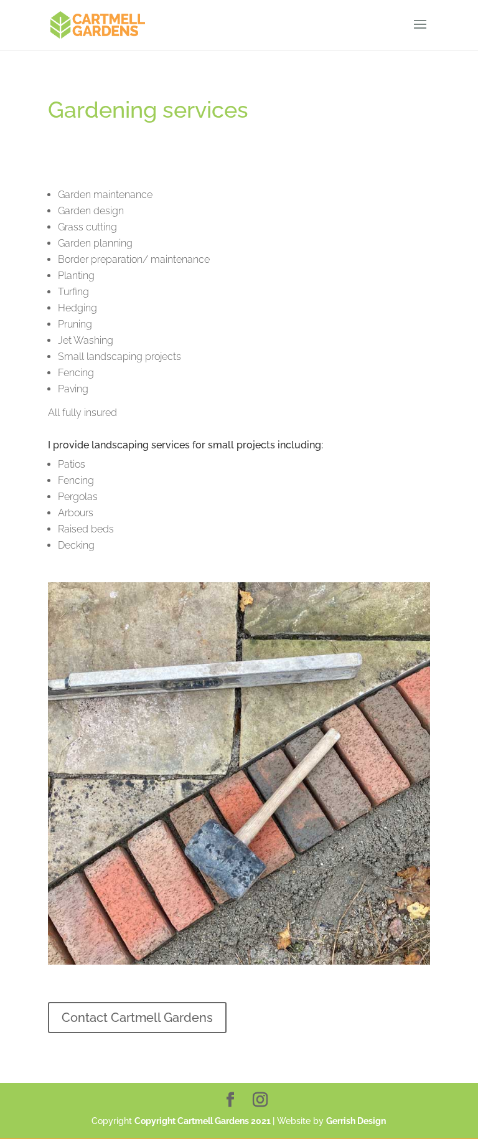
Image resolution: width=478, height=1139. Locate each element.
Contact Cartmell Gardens (137, 1017)
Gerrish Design (356, 1121)
